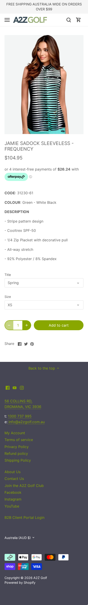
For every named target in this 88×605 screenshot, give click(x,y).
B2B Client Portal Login (24, 517)
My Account (15, 433)
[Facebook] (7, 387)
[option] (44, 84)
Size (8, 297)
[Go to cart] (78, 20)
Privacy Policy (17, 446)
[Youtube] (14, 387)
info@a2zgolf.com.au (26, 422)
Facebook (13, 492)
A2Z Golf (40, 578)
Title (8, 275)
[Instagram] (22, 387)
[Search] (69, 20)
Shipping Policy (18, 460)
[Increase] (26, 325)
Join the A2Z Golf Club (24, 485)
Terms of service (19, 439)
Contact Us (14, 478)
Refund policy (16, 453)
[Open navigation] (7, 20)
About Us (13, 472)
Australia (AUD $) (18, 538)
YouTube (12, 506)
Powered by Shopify (20, 582)
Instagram (13, 499)
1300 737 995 (20, 416)
